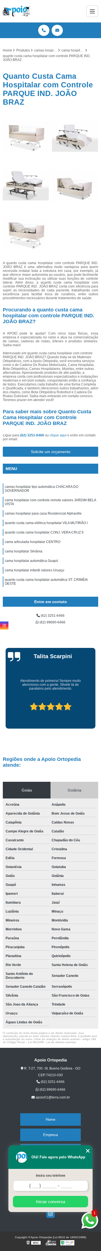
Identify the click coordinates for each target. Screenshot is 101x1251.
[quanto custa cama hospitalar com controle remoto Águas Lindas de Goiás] (26, 234)
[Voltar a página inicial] (16, 11)
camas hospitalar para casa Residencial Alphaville (43, 513)
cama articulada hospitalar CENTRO (32, 542)
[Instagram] (50, 1214)
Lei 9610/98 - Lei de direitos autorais (52, 1042)
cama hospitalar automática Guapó (31, 561)
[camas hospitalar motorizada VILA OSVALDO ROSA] (75, 136)
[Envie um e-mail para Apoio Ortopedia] (57, 30)
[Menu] (92, 11)
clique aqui (58, 435)
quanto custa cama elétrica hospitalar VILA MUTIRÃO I (46, 523)
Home (50, 1119)
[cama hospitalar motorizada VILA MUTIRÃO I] (75, 185)
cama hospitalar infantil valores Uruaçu (34, 570)
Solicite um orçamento (50, 451)
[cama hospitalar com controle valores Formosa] (26, 185)
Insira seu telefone (50, 1176)
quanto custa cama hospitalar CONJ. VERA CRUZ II (44, 532)
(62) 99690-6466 (52, 622)
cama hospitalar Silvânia (23, 551)
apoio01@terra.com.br (52, 1097)
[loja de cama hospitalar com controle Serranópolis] (26, 136)
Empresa (50, 1135)
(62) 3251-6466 (32, 435)
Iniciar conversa (50, 1201)
